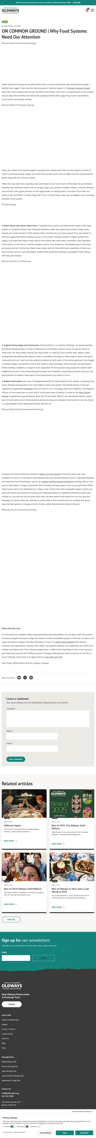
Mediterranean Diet (9, 1061)
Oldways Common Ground (78, 88)
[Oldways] (10, 10)
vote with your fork (53, 657)
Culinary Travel (7, 1034)
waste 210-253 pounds (49, 474)
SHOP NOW (76, 3)
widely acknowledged (64, 642)
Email (9, 743)
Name (9, 731)
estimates (28, 388)
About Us (5, 1038)
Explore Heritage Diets (10, 1020)
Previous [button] (2, 2)
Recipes (4, 1024)
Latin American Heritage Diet (13, 1076)
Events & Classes (8, 1029)
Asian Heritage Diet (9, 1071)
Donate (11, 1004)
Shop (4, 1048)
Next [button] (93, 2)
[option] (48, 3)
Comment (11, 708)
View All (11, 919)
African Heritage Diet (10, 1066)
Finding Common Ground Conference (57, 481)
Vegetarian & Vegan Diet (11, 1080)
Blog (3, 1043)
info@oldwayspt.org (10, 1093)
